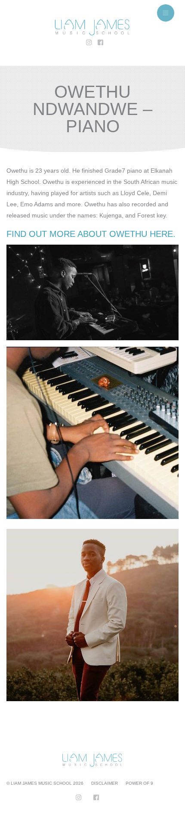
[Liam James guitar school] (92, 27)
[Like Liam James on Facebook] (98, 43)
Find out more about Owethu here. (91, 234)
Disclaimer (104, 783)
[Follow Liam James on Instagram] (87, 43)
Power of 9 (139, 783)
